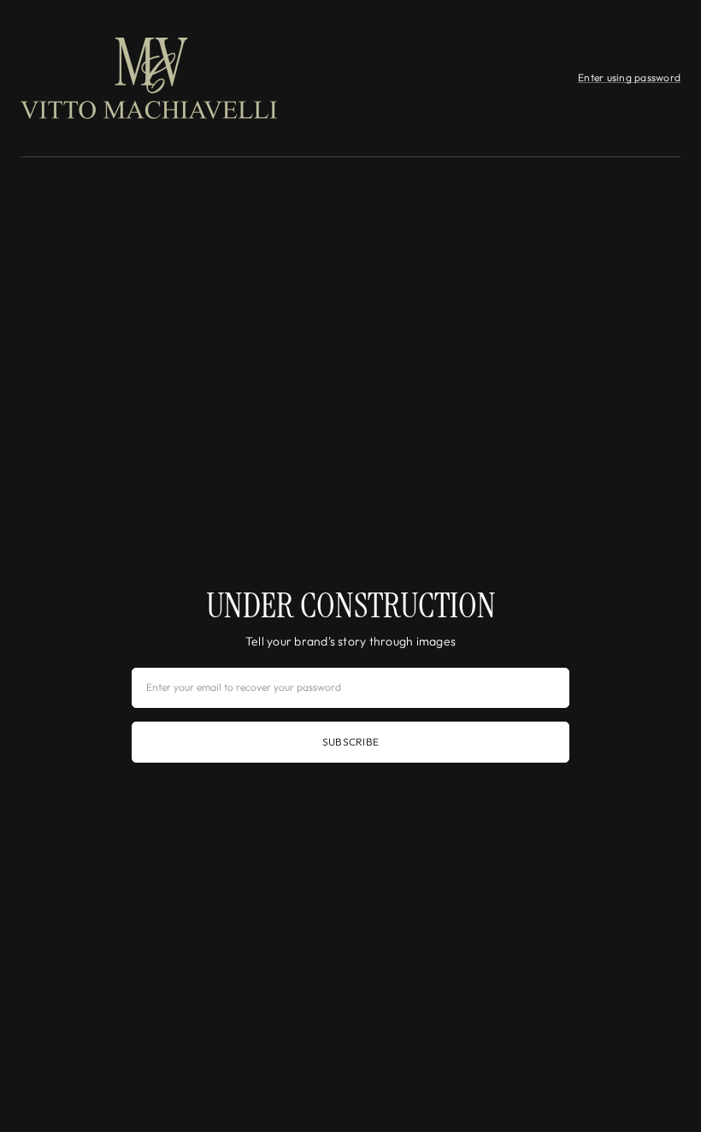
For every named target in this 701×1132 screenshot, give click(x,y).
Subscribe (350, 741)
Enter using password (629, 77)
